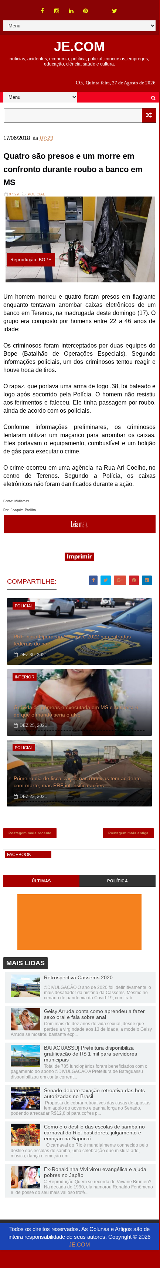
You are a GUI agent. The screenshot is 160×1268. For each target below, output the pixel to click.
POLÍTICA (117, 881)
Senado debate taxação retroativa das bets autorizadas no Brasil (94, 1093)
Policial (36, 194)
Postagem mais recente (29, 833)
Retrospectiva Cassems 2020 (78, 977)
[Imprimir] (79, 559)
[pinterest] (85, 11)
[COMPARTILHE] (80, 531)
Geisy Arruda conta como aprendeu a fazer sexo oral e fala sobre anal (94, 1014)
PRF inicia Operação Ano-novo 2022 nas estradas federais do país (72, 640)
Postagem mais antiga (128, 833)
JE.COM (79, 46)
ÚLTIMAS (41, 881)
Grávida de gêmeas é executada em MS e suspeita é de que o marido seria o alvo (76, 711)
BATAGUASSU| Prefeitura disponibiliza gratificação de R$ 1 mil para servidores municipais (90, 1054)
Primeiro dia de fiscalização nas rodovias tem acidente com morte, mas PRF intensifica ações (77, 782)
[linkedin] (71, 11)
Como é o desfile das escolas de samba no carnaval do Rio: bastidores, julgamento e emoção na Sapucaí (94, 1132)
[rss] (100, 7)
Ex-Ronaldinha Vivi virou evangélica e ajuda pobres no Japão (95, 1172)
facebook (19, 854)
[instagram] (56, 11)
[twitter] (114, 11)
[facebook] (42, 11)
